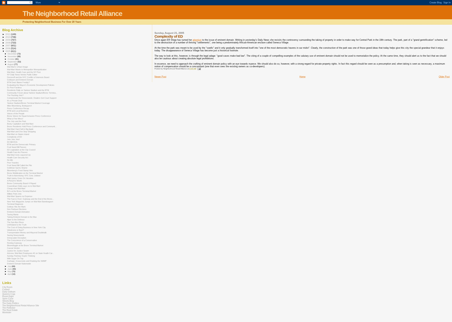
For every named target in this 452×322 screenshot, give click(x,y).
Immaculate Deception (16, 238)
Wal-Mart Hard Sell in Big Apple (20, 129)
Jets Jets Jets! (13, 139)
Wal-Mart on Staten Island (18, 134)
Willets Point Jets (14, 194)
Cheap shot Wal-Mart (16, 188)
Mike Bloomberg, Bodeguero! (19, 106)
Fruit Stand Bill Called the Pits (19, 165)
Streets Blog (8, 301)
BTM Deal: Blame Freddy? (18, 82)
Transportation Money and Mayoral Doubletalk (27, 232)
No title (10, 160)
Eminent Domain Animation (18, 212)
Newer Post (160, 76)
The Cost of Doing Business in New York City (26, 227)
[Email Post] (199, 69)
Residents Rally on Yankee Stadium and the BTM (28, 90)
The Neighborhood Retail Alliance (72, 13)
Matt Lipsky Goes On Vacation (20, 178)
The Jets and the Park (16, 121)
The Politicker (8, 308)
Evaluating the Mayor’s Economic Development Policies (30, 85)
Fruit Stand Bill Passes (16, 147)
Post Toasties (13, 163)
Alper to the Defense (16, 220)
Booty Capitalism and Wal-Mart (20, 124)
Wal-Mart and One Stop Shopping (21, 131)
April (10, 274)
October (11, 59)
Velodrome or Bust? (15, 230)
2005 (8, 51)
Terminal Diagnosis (15, 204)
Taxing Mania (12, 214)
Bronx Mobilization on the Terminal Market (25, 173)
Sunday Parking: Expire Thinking (21, 256)
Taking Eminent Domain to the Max (22, 217)
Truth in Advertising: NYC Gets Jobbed (23, 176)
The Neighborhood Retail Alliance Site (20, 305)
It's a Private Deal (14, 101)
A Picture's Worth (14, 181)
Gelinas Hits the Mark (16, 207)
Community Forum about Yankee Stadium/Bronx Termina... (32, 93)
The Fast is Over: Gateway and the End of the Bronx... (30, 199)
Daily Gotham (8, 292)
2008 (8, 43)
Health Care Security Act (17, 157)
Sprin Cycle (7, 298)
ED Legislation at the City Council (21, 150)
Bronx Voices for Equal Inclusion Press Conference (29, 116)
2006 (8, 48)
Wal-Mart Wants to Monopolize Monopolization (26, 69)
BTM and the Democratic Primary (21, 144)
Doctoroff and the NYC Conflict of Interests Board (28, 77)
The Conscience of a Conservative (22, 240)
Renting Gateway (14, 243)
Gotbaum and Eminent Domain (20, 80)
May (10, 271)
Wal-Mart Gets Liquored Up (19, 155)
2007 (8, 45)
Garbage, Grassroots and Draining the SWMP (26, 261)
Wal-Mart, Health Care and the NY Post (24, 72)
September (12, 62)
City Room (7, 287)
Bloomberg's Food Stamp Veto (20, 170)
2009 (8, 40)
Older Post (444, 76)
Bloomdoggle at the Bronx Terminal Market (25, 245)
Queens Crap (8, 294)
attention (197, 40)
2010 (8, 37)
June (10, 269)
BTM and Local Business (17, 111)
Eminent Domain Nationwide (19, 264)
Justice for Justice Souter (18, 251)
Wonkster (6, 312)
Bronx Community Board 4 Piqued (21, 183)
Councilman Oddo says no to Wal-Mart (23, 186)
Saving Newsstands (15, 235)
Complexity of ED (14, 137)
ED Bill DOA (12, 142)
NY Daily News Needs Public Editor (22, 75)
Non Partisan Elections (16, 209)
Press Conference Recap (18, 108)
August (11, 64)
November (12, 56)
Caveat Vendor (13, 248)
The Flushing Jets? (15, 95)
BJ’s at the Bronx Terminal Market (21, 191)
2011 (8, 34)
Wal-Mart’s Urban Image (17, 67)
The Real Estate (10, 310)
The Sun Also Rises (15, 222)
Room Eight (8, 296)
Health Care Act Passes (17, 152)
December (12, 54)
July (10, 266)
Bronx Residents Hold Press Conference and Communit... (31, 126)
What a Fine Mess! (15, 119)
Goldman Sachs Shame (17, 168)
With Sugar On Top (15, 258)
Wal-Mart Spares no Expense (19, 196)
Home (302, 76)
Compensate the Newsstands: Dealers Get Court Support (31, 98)
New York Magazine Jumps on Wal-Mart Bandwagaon (30, 202)
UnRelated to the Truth (16, 225)
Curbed (6, 289)
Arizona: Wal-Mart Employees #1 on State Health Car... (30, 253)
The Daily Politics (10, 303)
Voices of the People (15, 113)
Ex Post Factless (14, 87)
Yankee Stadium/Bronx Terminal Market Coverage (28, 103)
